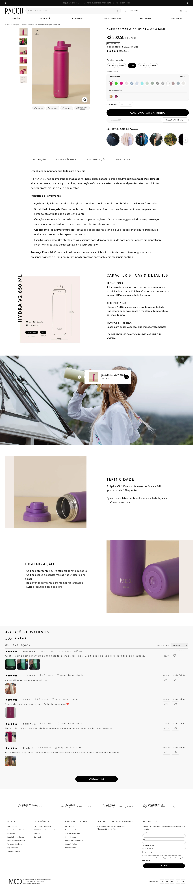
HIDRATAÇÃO (45, 18)
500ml (121, 65)
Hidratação (15, 25)
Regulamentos (12, 848)
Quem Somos (12, 826)
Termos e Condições (14, 844)
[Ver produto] (126, 377)
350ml (111, 65)
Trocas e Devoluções (72, 833)
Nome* (144, 833)
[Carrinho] (186, 10)
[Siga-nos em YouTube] (172, 881)
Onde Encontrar (71, 837)
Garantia (123, 159)
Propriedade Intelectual (15, 837)
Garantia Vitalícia (71, 844)
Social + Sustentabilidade (16, 830)
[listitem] (113, 139)
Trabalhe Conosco (13, 851)
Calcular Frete (174, 120)
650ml (132, 65)
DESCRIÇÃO (38, 159)
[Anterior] (5, 3)
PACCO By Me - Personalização (45, 830)
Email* (144, 839)
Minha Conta (69, 826)
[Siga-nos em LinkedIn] (183, 881)
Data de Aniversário (148, 845)
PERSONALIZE (176, 18)
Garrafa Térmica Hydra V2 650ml (112, 375)
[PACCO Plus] (180, 10)
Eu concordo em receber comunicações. (156, 852)
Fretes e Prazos (70, 848)
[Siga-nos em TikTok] (178, 881)
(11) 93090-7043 (110, 829)
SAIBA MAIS (125, 3)
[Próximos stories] (185, 140)
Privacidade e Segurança (16, 840)
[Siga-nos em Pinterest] (167, 881)
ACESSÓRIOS (145, 18)
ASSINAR (164, 866)
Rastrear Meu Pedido (72, 830)
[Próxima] (187, 3)
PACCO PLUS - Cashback (42, 826)
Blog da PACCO (12, 833)
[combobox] (70, 11)
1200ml (153, 65)
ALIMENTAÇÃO (78, 18)
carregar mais (96, 779)
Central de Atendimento (74, 840)
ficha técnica (66, 159)
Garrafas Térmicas (27, 25)
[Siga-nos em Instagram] (162, 881)
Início (7, 25)
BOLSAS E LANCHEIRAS (113, 18)
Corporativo (38, 837)
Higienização (96, 159)
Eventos (37, 833)
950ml (142, 65)
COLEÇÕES (15, 18)
